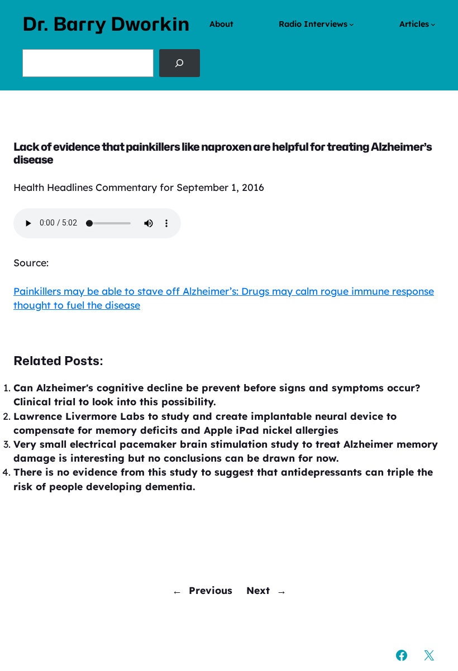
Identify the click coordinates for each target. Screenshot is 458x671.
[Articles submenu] (433, 24)
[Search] (179, 63)
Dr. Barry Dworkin (106, 24)
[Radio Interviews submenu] (351, 24)
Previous (210, 590)
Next (258, 590)
